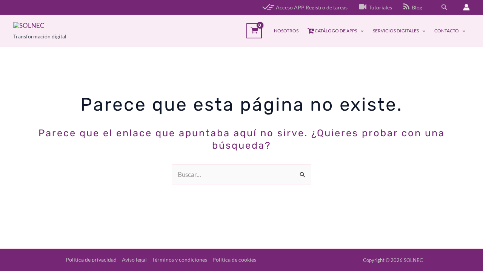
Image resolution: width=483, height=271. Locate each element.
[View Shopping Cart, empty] (254, 30)
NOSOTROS (286, 30)
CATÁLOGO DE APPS (335, 30)
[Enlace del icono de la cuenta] (466, 7)
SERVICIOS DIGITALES (396, 30)
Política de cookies (234, 259)
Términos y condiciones (179, 259)
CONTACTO (446, 30)
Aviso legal (134, 259)
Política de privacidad (91, 259)
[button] (444, 7)
